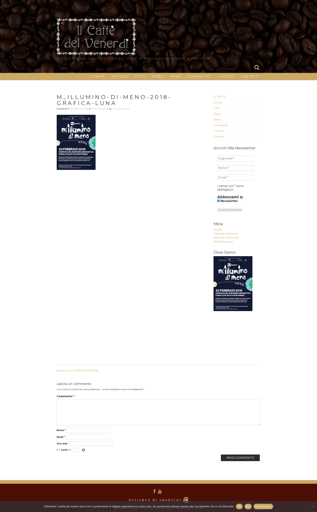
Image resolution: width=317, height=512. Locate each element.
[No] (312, 506)
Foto (140, 76)
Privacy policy (263, 506)
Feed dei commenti (226, 237)
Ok (239, 506)
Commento (65, 396)
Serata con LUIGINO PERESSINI (78, 370)
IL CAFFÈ (97, 76)
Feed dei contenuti (226, 233)
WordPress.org (223, 241)
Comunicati (199, 76)
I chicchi (226, 76)
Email (61, 437)
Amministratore (99, 108)
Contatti (250, 76)
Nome (61, 430)
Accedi (218, 229)
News (175, 76)
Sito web (62, 443)
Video (158, 76)
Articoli (120, 76)
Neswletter (229, 201)
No (248, 506)
